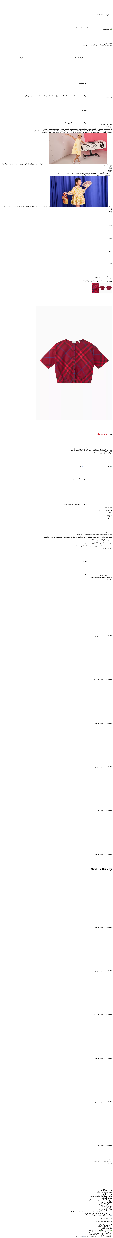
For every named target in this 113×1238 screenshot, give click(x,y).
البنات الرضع (108, 1196)
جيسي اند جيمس (105, 130)
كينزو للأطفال (80, 130)
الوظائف (107, 1204)
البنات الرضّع (106, 171)
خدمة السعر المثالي (75, 1211)
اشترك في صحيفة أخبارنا (105, 1160)
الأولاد (94, 1196)
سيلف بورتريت (88, 132)
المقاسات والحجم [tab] (100, 534)
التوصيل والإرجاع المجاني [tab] (82, 534)
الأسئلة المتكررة (102, 1200)
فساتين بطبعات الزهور (95, 175)
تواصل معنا (109, 1200)
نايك (107, 132)
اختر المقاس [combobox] (109, 510)
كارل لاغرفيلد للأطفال (95, 130)
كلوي (74, 129)
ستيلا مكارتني (81, 132)
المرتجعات (100, 1226)
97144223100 (93, 1235)
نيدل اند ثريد (37, 130)
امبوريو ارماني (60, 129)
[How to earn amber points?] (100, 486)
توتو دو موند (52, 132)
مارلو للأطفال (60, 130)
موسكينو (44, 130)
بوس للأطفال (96, 129)
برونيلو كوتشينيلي (88, 129)
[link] (78, 45)
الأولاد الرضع (102, 1196)
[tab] (109, 288)
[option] (56, 512)
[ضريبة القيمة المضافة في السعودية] (102, 1215)
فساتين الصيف (85, 175)
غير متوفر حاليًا (109, 532)
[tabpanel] (56, 541)
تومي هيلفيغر (59, 132)
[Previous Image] (100, 299)
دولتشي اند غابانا (68, 129)
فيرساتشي (46, 132)
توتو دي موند (63, 173)
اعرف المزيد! (67, 504)
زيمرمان (41, 132)
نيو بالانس (110, 132)
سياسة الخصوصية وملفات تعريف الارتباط (92, 1211)
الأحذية (91, 1196)
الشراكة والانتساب (100, 1204)
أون (105, 132)
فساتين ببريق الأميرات (106, 175)
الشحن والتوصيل (107, 1226)
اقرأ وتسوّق (109, 1207)
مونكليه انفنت (54, 130)
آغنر (104, 129)
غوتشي (110, 130)
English (61, 14)
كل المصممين (108, 129)
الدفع (96, 1200)
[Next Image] (100, 426)
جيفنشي (53, 129)
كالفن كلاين (78, 129)
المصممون (109, 164)
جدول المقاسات (108, 509)
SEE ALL (109, 579)
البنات (111, 171)
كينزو (102, 1192)
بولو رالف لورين (100, 132)
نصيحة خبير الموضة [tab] (108, 534)
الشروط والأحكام (107, 1211)
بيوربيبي (94, 132)
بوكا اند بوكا (84, 173)
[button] (108, 43)
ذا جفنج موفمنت (66, 132)
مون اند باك (98, 173)
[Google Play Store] (95, 1230)
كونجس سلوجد (73, 130)
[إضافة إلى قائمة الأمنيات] (93, 527)
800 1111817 (95, 1233)
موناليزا (49, 130)
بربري (82, 129)
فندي (56, 129)
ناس (41, 130)
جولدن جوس (47, 129)
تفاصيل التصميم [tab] (92, 534)
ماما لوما (66, 130)
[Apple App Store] (106, 1230)
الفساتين (110, 206)
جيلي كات (86, 130)
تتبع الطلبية (92, 1200)
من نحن (110, 1204)
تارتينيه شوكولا (74, 132)
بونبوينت (101, 129)
